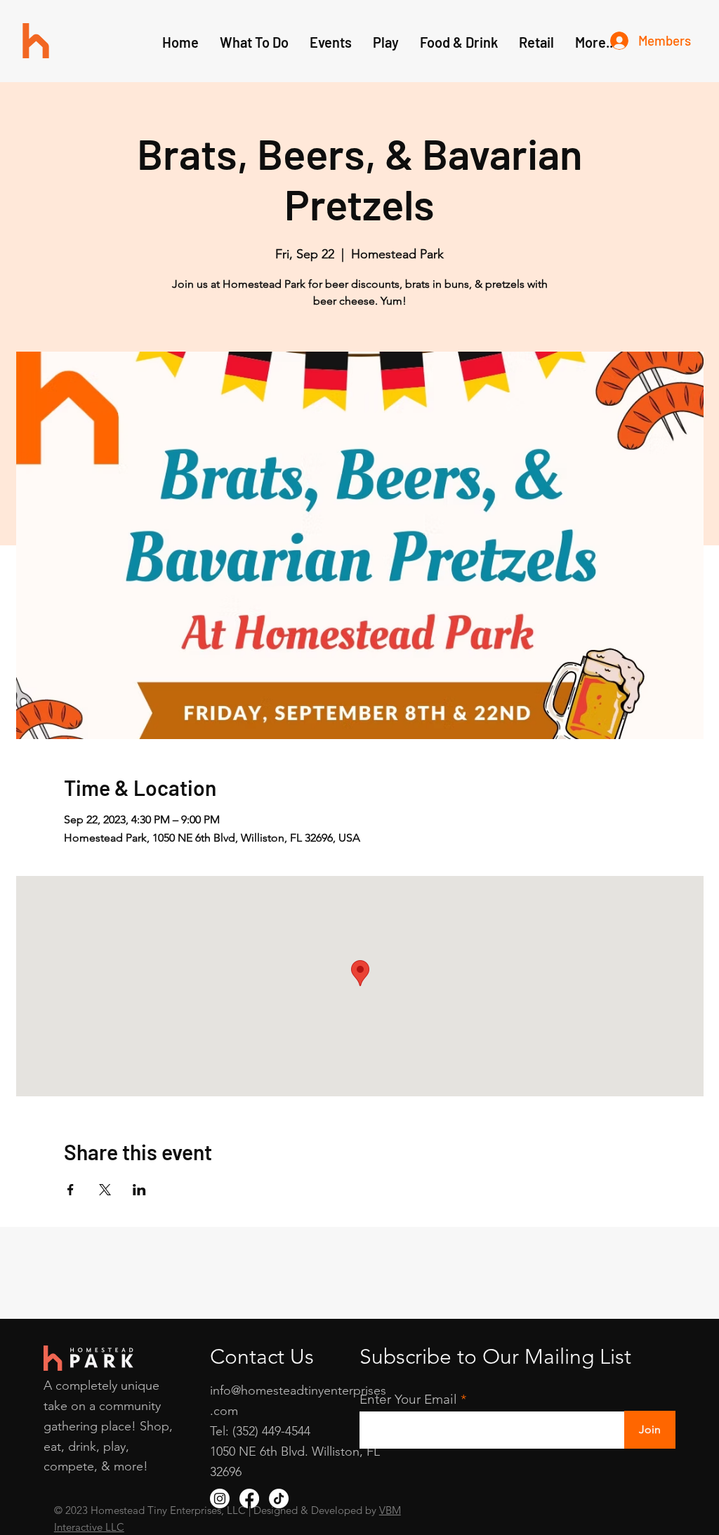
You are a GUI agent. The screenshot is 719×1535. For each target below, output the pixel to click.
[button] (385, 42)
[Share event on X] (105, 1189)
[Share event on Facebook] (70, 1189)
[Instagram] (220, 1498)
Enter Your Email (408, 1399)
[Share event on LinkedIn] (139, 1189)
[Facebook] (249, 1498)
